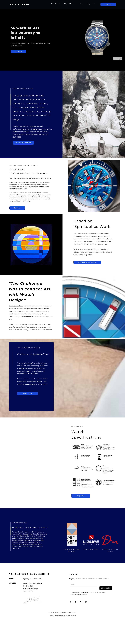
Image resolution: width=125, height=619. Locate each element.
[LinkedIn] (70, 602)
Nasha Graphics (71, 615)
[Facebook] (75, 602)
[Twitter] (81, 602)
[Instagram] (86, 602)
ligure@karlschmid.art (32, 579)
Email (72, 584)
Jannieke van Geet (16, 306)
